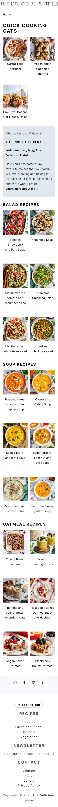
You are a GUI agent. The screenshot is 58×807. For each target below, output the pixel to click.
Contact (29, 770)
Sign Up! (10, 753)
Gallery (29, 780)
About (29, 775)
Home (7, 14)
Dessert (29, 732)
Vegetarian (29, 737)
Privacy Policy (29, 785)
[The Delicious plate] (29, 4)
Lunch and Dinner (29, 727)
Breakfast (29, 722)
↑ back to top (29, 704)
